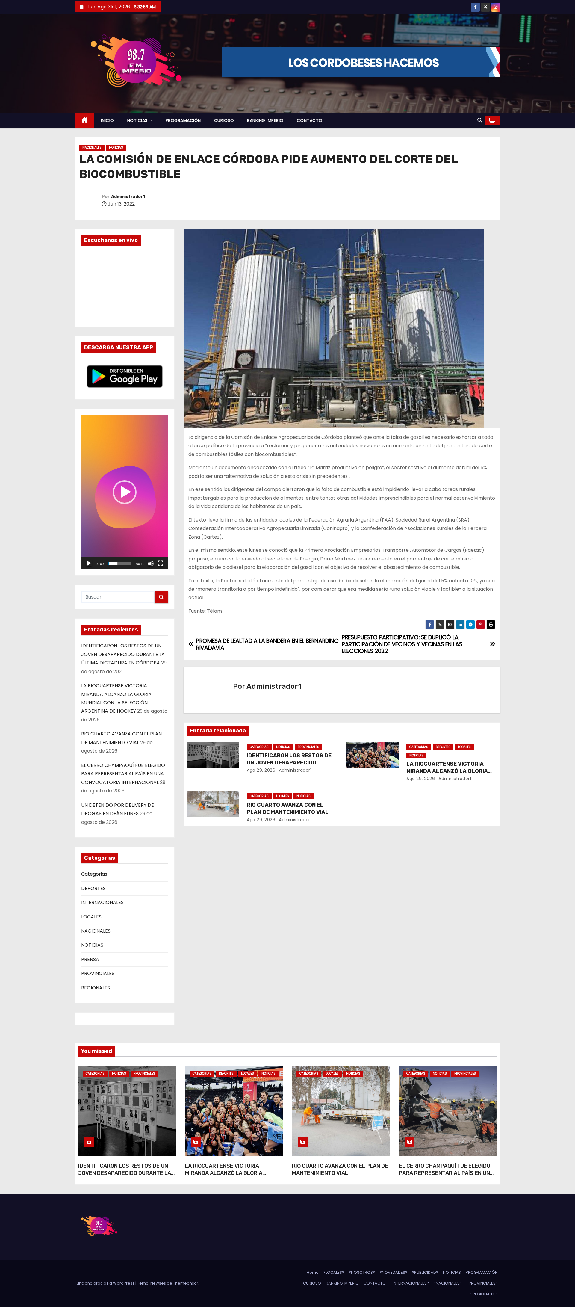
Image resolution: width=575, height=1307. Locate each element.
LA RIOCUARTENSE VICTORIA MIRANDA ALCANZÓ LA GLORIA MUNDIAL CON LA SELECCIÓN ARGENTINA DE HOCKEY (223, 1177)
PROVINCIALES (97, 973)
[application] (124, 492)
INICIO (107, 120)
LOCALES (91, 916)
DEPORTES (93, 888)
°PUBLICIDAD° (425, 1272)
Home (313, 1272)
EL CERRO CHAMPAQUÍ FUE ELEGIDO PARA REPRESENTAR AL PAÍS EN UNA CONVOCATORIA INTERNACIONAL (123, 774)
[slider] (119, 563)
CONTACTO (310, 120)
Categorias (94, 874)
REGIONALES (95, 987)
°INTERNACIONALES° (410, 1283)
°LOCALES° (333, 1272)
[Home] (84, 120)
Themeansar (185, 1283)
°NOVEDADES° (393, 1272)
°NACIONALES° (448, 1283)
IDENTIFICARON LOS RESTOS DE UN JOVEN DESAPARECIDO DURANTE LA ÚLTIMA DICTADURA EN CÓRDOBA (123, 654)
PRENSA (90, 959)
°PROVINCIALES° (482, 1283)
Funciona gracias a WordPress (105, 1283)
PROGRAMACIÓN (183, 120)
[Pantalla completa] (161, 563)
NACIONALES (92, 147)
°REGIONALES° (484, 1294)
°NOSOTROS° (362, 1272)
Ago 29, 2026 (261, 770)
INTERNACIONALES (102, 902)
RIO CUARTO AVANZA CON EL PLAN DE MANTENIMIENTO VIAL (288, 808)
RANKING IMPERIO (265, 120)
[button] (479, 120)
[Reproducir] (89, 563)
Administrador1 (128, 196)
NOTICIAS (138, 120)
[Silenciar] (151, 563)
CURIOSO (224, 120)
